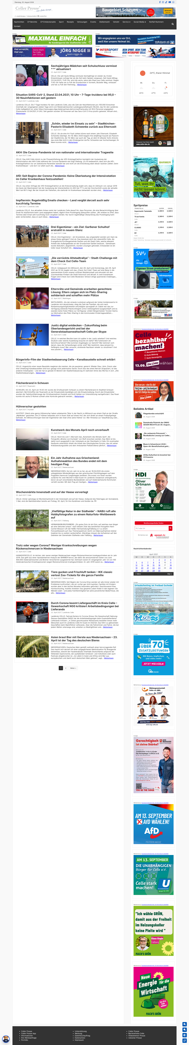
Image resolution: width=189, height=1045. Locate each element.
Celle (64, 72)
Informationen (27, 1036)
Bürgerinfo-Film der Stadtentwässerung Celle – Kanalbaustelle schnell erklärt (65, 359)
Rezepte (70, 22)
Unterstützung (81, 1031)
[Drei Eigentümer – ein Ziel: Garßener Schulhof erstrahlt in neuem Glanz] (32, 246)
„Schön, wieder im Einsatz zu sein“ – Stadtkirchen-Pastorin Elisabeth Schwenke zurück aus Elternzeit (83, 125)
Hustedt (31, 409)
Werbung (78, 1033)
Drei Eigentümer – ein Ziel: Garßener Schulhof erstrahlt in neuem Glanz (80, 228)
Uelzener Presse (135, 1038)
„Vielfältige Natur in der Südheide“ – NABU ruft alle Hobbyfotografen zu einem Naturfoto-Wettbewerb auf (83, 514)
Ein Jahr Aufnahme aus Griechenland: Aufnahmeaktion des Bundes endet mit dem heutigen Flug (79, 461)
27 (142, 571)
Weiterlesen (82, 85)
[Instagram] (163, 2)
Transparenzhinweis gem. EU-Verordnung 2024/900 (33, 46)
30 (159, 571)
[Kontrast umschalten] (184, 1035)
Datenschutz (80, 1038)
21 (148, 568)
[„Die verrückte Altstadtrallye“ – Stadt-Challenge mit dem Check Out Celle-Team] (32, 277)
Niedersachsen (68, 467)
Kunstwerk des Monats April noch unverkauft (80, 430)
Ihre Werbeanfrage (28, 1038)
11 (170, 562)
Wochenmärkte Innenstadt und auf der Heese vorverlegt (52, 492)
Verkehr (116, 22)
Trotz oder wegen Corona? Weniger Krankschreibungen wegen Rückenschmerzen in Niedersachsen (56, 547)
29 (153, 571)
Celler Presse (26, 1031)
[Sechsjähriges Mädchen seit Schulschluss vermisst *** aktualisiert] (32, 85)
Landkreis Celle (33, 101)
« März (138, 574)
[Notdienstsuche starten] (170, 528)
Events (93, 22)
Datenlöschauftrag (82, 1036)
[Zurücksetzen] (184, 1040)
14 (148, 565)
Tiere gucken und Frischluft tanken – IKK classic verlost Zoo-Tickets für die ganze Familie (81, 573)
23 (159, 568)
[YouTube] (170, 2)
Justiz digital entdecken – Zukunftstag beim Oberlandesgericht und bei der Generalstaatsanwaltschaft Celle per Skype (79, 328)
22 (153, 568)
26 (136, 571)
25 (171, 568)
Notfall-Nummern (156, 22)
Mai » (169, 574)
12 (136, 565)
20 (142, 568)
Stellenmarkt (104, 22)
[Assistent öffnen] (6, 1039)
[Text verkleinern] (184, 1030)
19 (136, 568)
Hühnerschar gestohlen (31, 406)
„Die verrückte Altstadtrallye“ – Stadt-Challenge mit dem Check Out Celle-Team (84, 259)
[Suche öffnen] (172, 24)
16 (159, 565)
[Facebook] (160, 2)
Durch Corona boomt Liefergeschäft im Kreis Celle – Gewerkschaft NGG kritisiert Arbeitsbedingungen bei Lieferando (85, 606)
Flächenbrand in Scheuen (32, 383)
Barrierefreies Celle (136, 1033)
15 (153, 565)
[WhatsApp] (173, 2)
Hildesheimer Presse (136, 1036)
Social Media (139, 22)
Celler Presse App (28, 1033)
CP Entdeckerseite (48, 22)
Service (126, 22)
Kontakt (17, 26)
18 (171, 565)
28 (148, 571)
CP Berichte (32, 22)
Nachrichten (19, 22)
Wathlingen (67, 298)
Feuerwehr (31, 386)
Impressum (79, 1040)
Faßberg (66, 521)
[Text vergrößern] (184, 1024)
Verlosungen (82, 22)
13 (142, 565)
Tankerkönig (140, 240)
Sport (61, 22)
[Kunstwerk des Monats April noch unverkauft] (32, 449)
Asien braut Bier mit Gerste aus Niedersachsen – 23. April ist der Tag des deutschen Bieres (84, 639)
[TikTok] (166, 2)
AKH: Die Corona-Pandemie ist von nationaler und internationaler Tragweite (64, 152)
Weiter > (73, 668)
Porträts (24, 1040)
